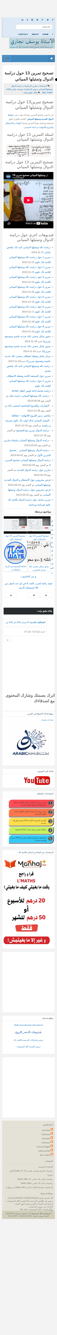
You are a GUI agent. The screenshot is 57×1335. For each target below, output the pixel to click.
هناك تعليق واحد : (29, 92)
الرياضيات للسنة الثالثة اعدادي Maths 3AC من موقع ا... (29, 1187)
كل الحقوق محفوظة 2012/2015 (17, 1214)
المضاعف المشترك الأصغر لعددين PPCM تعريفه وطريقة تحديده (28, 839)
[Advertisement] (28, 8)
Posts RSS (13, 1216)
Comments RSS (25, 1216)
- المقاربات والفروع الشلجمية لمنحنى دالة (29, 405)
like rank (24, 1209)
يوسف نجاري (17, 89)
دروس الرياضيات (30, 89)
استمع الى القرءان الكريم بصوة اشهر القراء (34, 1204)
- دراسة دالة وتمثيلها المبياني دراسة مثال (30, 395)
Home (45, 34)
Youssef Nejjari (43, 1147)
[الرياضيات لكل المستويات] (40, 1209)
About (35, 34)
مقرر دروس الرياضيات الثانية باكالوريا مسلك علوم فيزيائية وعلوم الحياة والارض (29, 803)
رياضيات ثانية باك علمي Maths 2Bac (37, 1183)
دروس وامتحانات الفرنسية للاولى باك (28, 1040)
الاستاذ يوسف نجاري (41, 1216)
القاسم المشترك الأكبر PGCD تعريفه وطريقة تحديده (29, 821)
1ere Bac (46, 1130)
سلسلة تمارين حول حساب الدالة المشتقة (30, 829)
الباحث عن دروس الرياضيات (40, 1207)
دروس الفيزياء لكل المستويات (28, 1046)
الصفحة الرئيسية (45, 1166)
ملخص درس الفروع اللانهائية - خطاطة (31, 415)
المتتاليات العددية (37, 622)
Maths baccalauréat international (28, 1025)
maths (47, 92)
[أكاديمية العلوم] (28, 1032)
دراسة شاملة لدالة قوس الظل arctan (31, 390)
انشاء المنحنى (30, 127)
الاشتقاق (9, 123)
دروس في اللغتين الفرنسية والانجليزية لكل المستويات (30, 1201)
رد (7, 639)
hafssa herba (44, 1151)
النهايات (18, 123)
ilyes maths (45, 1155)
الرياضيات (42, 86)
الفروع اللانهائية (45, 127)
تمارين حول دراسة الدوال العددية (34, 470)
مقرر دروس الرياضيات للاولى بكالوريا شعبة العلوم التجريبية (30, 812)
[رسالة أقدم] (11, 595)
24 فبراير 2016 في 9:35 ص (17, 622)
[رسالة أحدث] (46, 595)
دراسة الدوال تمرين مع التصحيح (33, 430)
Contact (23, 34)
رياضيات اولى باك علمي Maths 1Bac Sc (35, 1179)
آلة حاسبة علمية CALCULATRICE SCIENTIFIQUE (30, 1198)
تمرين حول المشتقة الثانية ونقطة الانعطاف (29, 376)
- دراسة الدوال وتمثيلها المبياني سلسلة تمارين (27, 440)
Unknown (46, 1134)
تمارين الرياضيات (30, 86)
